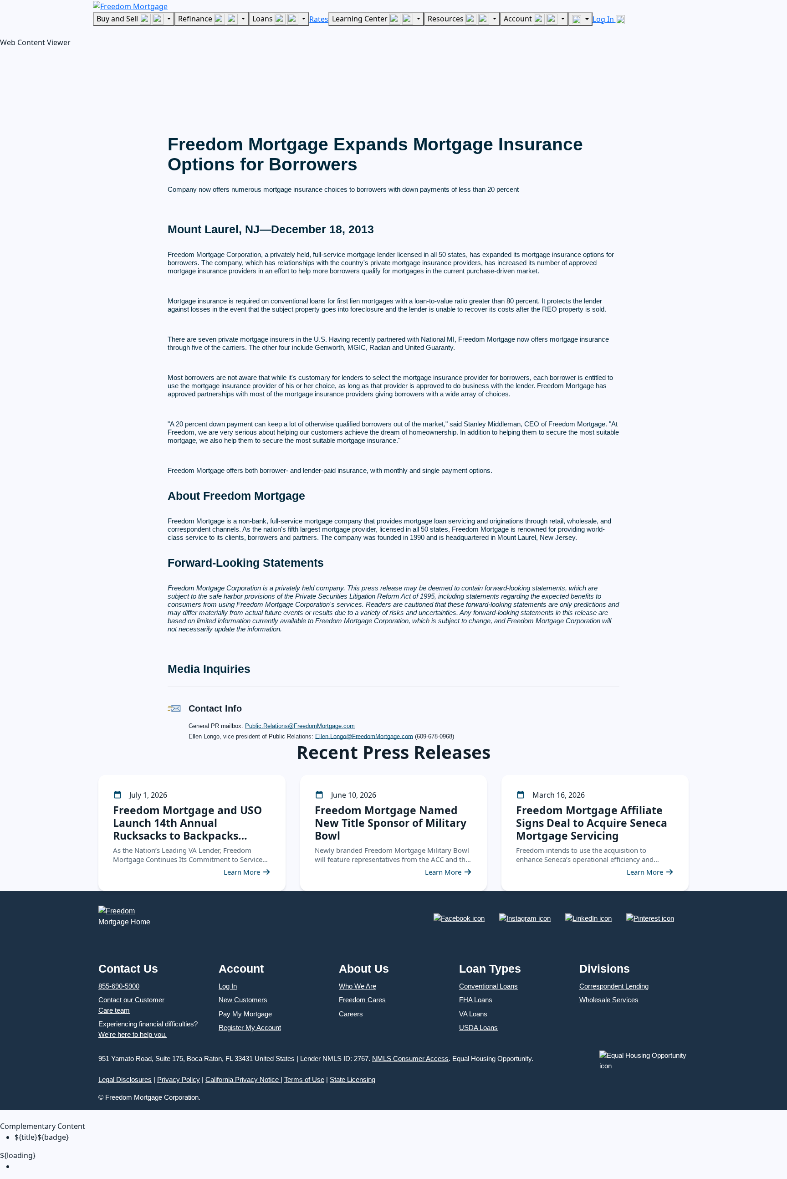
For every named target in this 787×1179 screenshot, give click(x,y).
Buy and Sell (118, 19)
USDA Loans (478, 1027)
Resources (446, 19)
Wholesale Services (609, 1000)
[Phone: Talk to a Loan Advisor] (580, 19)
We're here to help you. (132, 1034)
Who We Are (357, 986)
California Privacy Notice (243, 1079)
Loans (263, 19)
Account (519, 19)
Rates (318, 19)
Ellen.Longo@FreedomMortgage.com (364, 736)
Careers (351, 1014)
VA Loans (473, 1014)
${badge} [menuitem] (42, 1137)
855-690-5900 (118, 986)
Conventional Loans (488, 986)
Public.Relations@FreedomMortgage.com (300, 726)
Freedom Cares (362, 1000)
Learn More (242, 872)
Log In (604, 19)
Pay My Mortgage (245, 1014)
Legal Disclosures (125, 1079)
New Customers (243, 1000)
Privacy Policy (178, 1079)
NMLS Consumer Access (410, 1058)
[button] (68, 89)
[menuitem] (401, 1166)
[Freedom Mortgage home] (130, 5)
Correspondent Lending (614, 986)
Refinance (196, 19)
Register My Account (250, 1027)
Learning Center (360, 19)
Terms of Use (304, 1079)
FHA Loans (475, 1000)
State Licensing (352, 1079)
